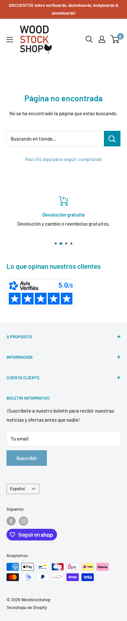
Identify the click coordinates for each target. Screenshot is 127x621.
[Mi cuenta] (102, 39)
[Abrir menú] (10, 39)
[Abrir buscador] (89, 39)
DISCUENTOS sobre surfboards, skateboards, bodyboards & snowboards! (64, 9)
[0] (115, 39)
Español (17, 488)
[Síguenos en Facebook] (11, 521)
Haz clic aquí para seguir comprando (63, 159)
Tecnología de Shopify (27, 607)
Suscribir (26, 458)
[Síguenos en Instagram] (23, 521)
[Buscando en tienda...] (112, 138)
